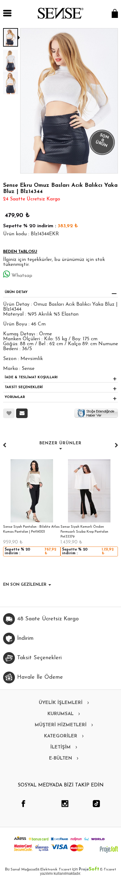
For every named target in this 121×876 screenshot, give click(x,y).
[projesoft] (109, 849)
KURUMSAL (60, 714)
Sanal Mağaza (23, 869)
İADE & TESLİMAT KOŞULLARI (31, 377)
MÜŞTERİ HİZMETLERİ (61, 725)
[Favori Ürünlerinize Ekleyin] (9, 413)
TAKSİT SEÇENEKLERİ (24, 387)
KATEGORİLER (60, 736)
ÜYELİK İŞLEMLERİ (61, 703)
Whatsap (21, 275)
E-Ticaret (108, 869)
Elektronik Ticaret (55, 869)
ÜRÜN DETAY (16, 292)
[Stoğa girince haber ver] (96, 412)
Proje (89, 869)
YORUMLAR (15, 397)
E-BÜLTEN (60, 758)
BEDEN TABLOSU (20, 252)
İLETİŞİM (60, 747)
